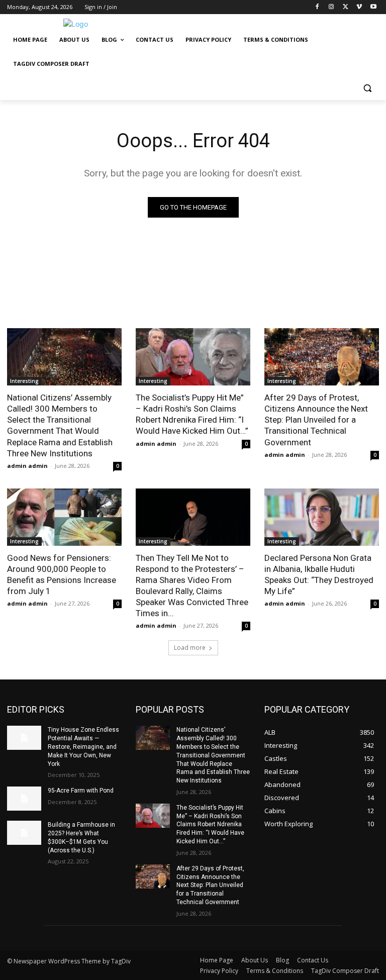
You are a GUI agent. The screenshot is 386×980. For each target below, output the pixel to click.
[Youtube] (373, 7)
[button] (367, 88)
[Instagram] (331, 7)
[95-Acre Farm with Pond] (24, 799)
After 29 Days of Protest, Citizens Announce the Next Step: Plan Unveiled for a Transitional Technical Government (316, 420)
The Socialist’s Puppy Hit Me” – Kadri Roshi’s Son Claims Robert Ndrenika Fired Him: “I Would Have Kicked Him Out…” (192, 414)
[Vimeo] (359, 7)
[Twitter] (345, 7)
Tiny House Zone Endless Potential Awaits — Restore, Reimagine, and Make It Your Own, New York (83, 746)
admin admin (27, 465)
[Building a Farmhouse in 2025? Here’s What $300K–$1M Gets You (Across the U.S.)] (24, 833)
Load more (190, 647)
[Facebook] (317, 7)
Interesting (24, 380)
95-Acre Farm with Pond (81, 790)
